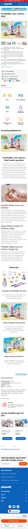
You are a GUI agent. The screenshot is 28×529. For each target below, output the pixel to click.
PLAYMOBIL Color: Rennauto (8, 477)
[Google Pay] (20, 526)
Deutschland (15, 511)
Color (14, 446)
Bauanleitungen (21, 374)
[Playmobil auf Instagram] (18, 506)
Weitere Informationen (6, 67)
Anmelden (23, 464)
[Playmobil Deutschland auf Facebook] (10, 506)
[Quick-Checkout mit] (7, 526)
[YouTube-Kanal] (14, 506)
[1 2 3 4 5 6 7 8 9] (5, 516)
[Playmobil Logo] (8, 4)
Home (3, 446)
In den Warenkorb (14, 521)
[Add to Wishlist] (24, 23)
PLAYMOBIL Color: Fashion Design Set (10, 480)
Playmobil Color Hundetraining (8, 473)
